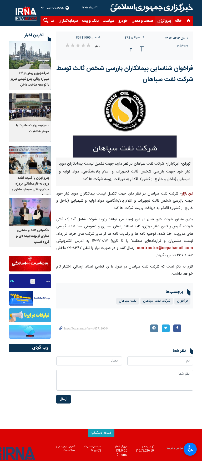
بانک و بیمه (90, 21)
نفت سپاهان (128, 301)
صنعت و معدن (142, 21)
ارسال (63, 399)
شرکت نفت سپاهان (156, 301)
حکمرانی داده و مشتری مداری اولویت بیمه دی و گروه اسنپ (32, 236)
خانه (178, 21)
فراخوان (182, 301)
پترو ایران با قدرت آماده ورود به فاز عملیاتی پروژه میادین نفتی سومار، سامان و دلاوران (30, 186)
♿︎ (190, 448)
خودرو (122, 21)
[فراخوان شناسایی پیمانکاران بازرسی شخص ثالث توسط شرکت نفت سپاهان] (124, 123)
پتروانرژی (164, 21)
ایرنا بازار (151, 8)
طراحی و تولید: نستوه (179, 450)
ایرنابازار (187, 194)
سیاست (108, 21)
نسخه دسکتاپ (101, 433)
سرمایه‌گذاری (68, 21)
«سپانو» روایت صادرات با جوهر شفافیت (32, 128)
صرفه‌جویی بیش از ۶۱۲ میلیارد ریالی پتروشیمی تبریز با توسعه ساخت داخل (30, 79)
